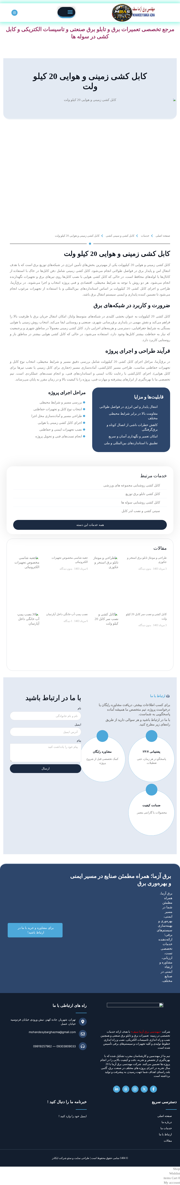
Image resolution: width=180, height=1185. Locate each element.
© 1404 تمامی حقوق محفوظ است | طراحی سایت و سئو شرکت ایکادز (90, 1158)
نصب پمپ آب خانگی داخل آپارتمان (67, 614)
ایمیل (78, 724)
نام (79, 708)
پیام (79, 740)
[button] (70, 12)
